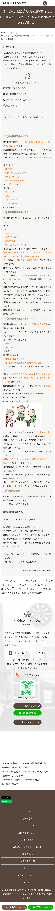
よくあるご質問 (27, 861)
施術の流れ (27, 854)
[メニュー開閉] (51, 3)
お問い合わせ (27, 868)
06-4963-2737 (30, 653)
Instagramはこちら (30, 674)
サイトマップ (27, 882)
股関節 (39, 570)
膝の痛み (47, 570)
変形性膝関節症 (29, 570)
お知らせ (14, 33)
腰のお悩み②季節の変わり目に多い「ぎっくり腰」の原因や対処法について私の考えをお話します (26, 590)
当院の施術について (27, 832)
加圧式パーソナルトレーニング (27, 846)
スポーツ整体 (27, 839)
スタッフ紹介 (27, 825)
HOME (3, 33)
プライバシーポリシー (27, 875)
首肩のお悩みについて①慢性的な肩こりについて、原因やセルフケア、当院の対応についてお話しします (28, 582)
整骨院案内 (27, 818)
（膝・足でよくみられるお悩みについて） (21, 562)
